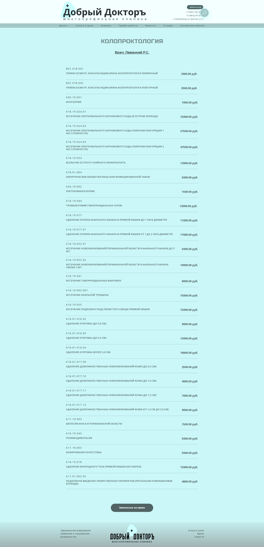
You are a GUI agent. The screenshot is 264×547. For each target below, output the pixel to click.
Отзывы (168, 25)
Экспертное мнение (192, 25)
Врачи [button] (63, 25)
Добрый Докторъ (104, 11)
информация (84, 530)
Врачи (200, 533)
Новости (150, 25)
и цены (200, 530)
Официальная (68, 530)
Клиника (106, 25)
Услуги (191, 530)
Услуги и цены (85, 25)
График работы (128, 25)
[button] (195, 7)
